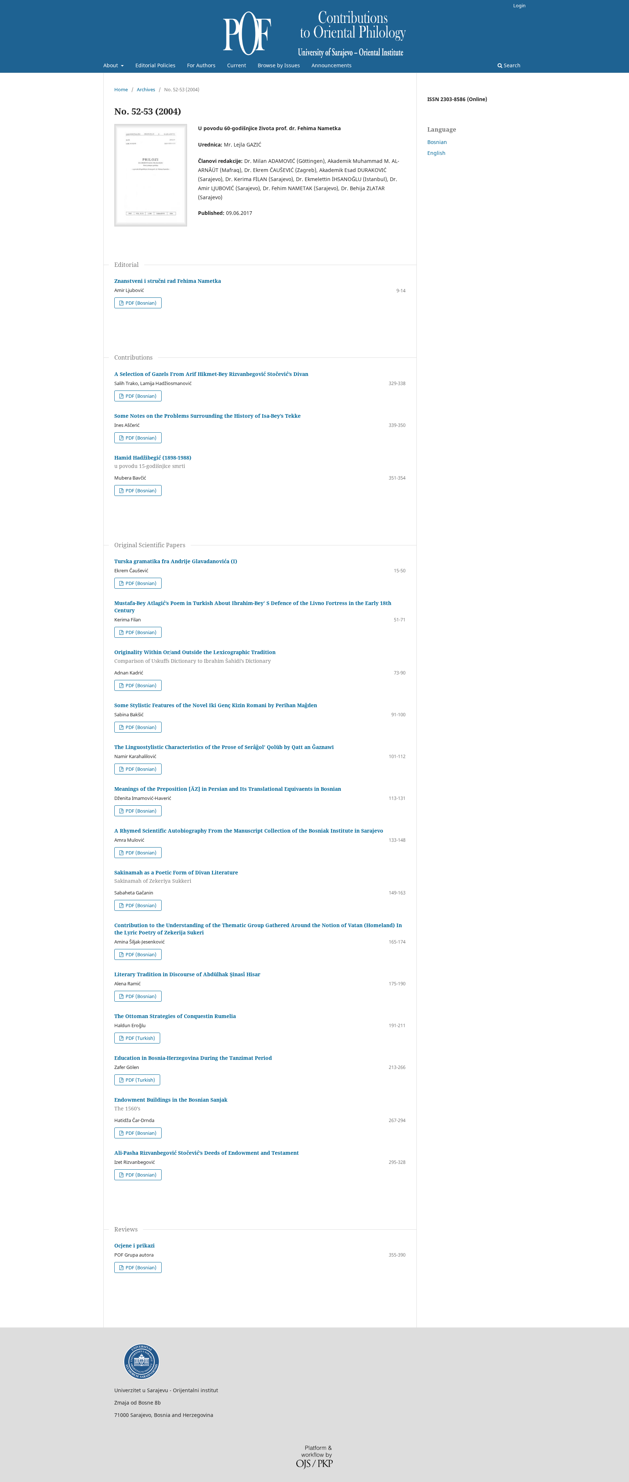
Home (121, 89)
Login (519, 5)
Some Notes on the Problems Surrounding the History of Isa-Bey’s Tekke (207, 415)
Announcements (332, 65)
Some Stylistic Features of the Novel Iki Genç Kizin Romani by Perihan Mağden (215, 705)
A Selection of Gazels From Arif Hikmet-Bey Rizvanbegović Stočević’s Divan (211, 373)
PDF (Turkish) (139, 1038)
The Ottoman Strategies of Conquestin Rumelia (175, 1016)
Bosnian (437, 142)
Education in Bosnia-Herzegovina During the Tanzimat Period (193, 1057)
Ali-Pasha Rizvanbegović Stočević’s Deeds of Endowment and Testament (206, 1152)
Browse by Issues (279, 65)
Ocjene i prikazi (134, 1245)
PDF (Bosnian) (140, 303)
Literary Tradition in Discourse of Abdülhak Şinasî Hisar (187, 974)
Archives (146, 89)
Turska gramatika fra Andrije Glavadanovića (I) (175, 561)
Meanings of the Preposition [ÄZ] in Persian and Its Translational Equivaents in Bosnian (227, 788)
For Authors (201, 65)
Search (511, 65)
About (111, 65)
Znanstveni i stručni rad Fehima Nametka (167, 280)
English (436, 152)
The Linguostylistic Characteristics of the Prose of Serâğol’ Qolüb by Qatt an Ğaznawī (224, 747)
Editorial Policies (155, 65)
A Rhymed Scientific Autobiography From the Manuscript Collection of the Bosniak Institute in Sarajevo (248, 830)
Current (236, 65)
